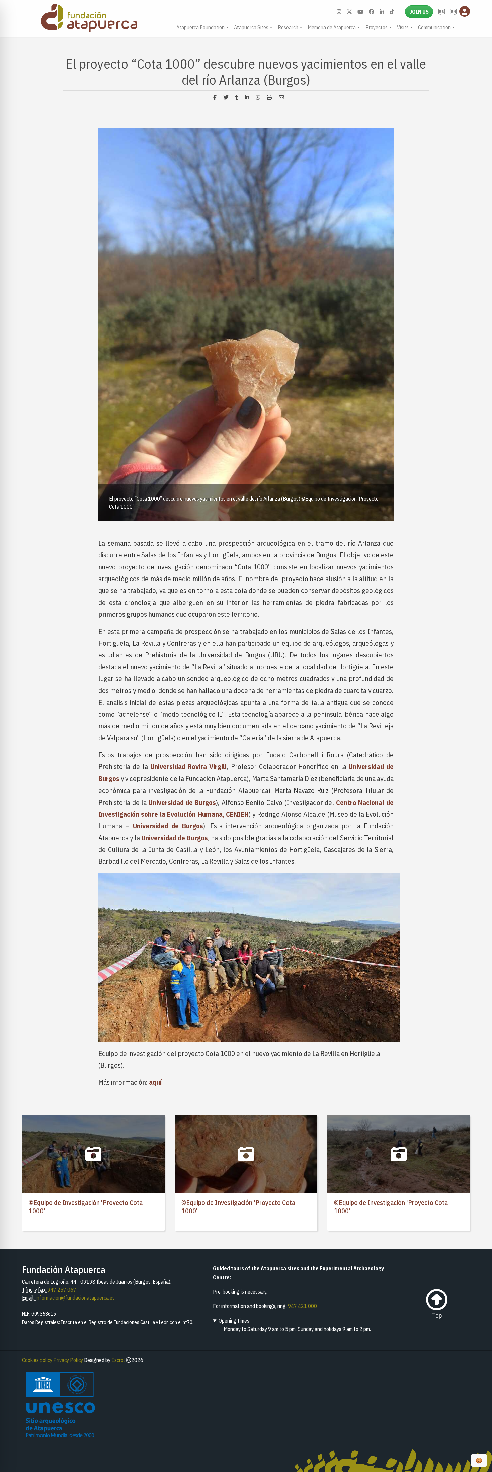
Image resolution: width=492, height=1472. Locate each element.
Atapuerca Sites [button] (251, 27)
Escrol (118, 1360)
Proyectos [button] (376, 27)
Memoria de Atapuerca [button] (332, 27)
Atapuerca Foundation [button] (200, 27)
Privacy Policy (68, 1360)
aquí (155, 1082)
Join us (419, 11)
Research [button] (288, 27)
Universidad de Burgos (182, 802)
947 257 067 (61, 1289)
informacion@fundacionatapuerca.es (75, 1297)
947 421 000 (302, 1306)
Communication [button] (434, 27)
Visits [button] (403, 27)
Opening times (234, 1320)
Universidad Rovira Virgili (188, 766)
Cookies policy (37, 1360)
